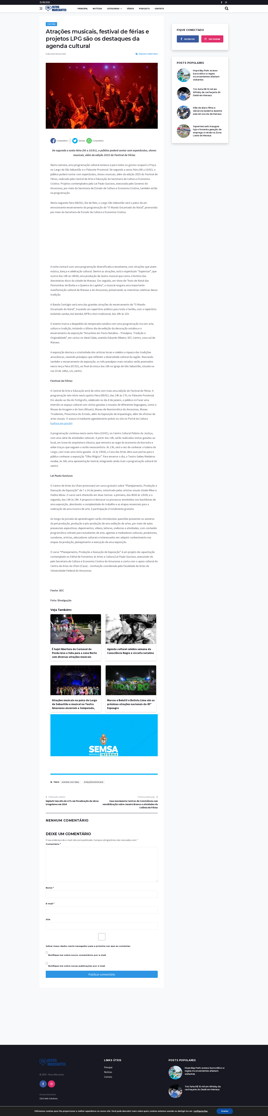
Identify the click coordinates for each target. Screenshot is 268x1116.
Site (48, 919)
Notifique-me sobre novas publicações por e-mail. (76, 966)
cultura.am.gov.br (61, 423)
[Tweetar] (78, 140)
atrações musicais (93, 782)
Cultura (51, 24)
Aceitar (224, 1111)
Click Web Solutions (49, 1098)
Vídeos (130, 8)
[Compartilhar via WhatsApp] (95, 140)
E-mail (50, 903)
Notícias (97, 8)
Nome (50, 888)
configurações (201, 1111)
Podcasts (144, 8)
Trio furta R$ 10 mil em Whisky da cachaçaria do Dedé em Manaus (207, 92)
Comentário (53, 844)
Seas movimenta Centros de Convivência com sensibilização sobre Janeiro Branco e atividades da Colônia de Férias (130, 804)
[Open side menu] (41, 8)
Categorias (113, 8)
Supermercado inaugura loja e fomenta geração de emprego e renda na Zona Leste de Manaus (207, 131)
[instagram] (51, 1083)
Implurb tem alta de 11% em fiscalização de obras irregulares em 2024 (72, 803)
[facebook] (43, 1083)
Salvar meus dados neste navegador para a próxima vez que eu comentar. (88, 946)
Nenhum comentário (148, 54)
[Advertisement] (104, 241)
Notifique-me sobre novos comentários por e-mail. (77, 955)
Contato (159, 8)
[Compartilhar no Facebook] (59, 140)
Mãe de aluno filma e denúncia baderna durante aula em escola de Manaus (207, 110)
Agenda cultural (70, 782)
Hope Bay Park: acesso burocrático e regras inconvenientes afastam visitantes (206, 75)
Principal (83, 8)
